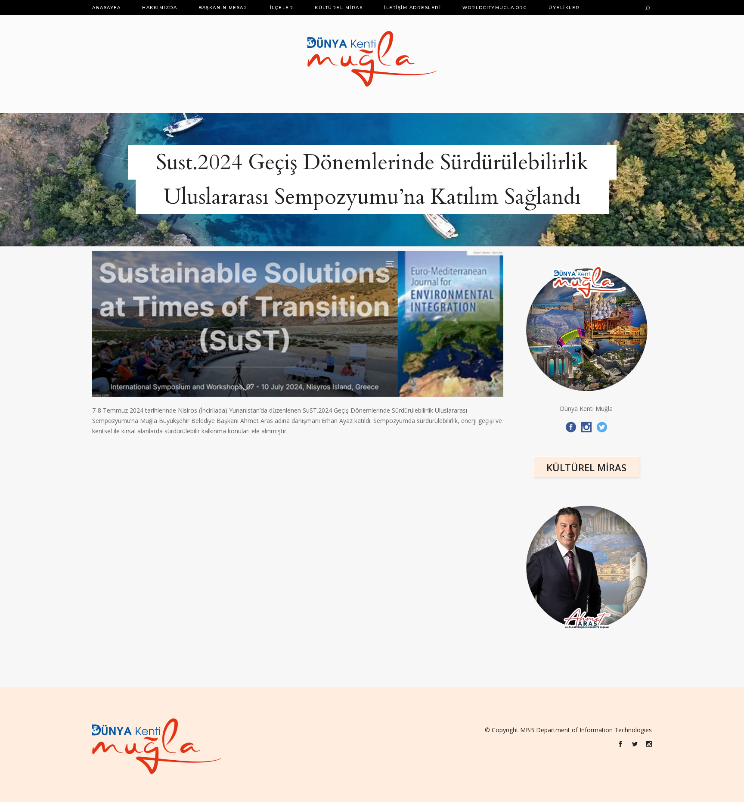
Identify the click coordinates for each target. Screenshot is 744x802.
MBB (527, 730)
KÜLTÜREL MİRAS (586, 467)
